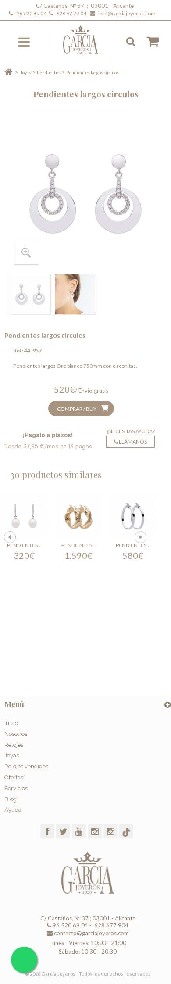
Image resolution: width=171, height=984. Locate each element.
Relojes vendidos (26, 766)
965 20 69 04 (32, 13)
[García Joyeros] (86, 39)
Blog (10, 799)
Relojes (13, 745)
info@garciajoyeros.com (127, 13)
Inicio (11, 723)
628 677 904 (110, 925)
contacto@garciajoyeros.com (91, 933)
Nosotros (15, 734)
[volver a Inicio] (8, 72)
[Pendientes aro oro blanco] (133, 517)
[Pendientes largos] (24, 517)
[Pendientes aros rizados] (78, 517)
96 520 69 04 (69, 925)
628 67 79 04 (72, 13)
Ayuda (12, 809)
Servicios (16, 788)
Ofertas (13, 777)
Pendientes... (24, 545)
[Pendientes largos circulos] (30, 294)
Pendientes (49, 72)
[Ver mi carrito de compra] (148, 41)
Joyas (25, 72)
